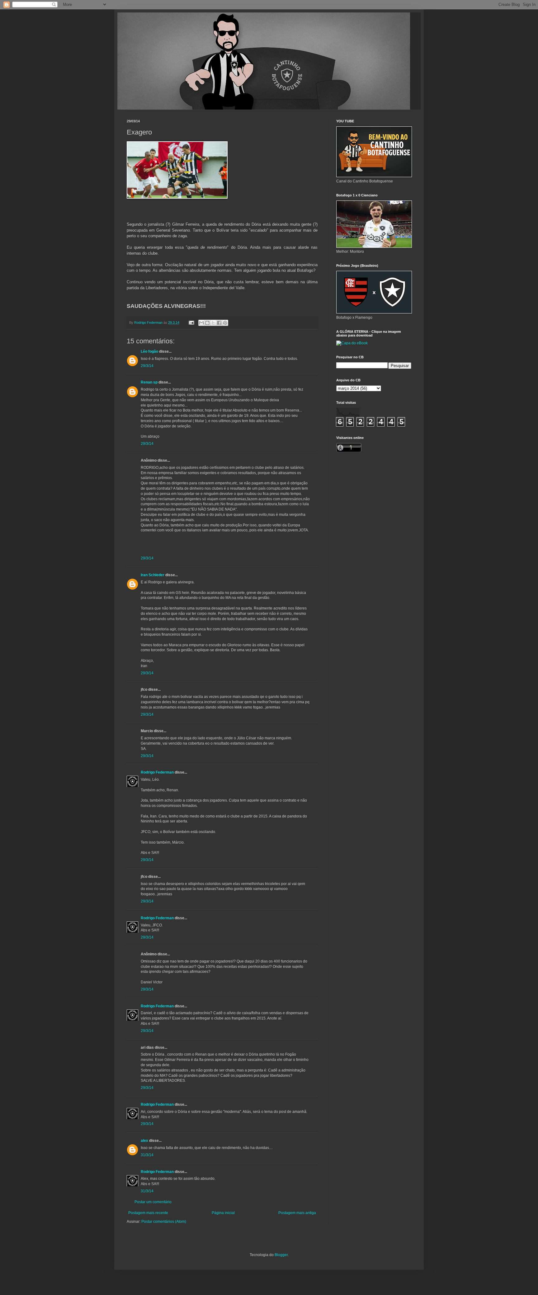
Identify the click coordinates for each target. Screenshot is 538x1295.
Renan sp (149, 382)
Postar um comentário (153, 1202)
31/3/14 (147, 1155)
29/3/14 (147, 366)
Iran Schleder (152, 575)
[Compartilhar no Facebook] (219, 323)
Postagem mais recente (148, 1213)
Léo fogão (149, 351)
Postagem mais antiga (297, 1213)
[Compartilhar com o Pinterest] (225, 323)
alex (144, 1140)
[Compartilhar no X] (213, 323)
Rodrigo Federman (157, 772)
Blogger (281, 1255)
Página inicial (223, 1213)
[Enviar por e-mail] (201, 323)
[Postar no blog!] (207, 323)
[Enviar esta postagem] (191, 322)
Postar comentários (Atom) (163, 1221)
